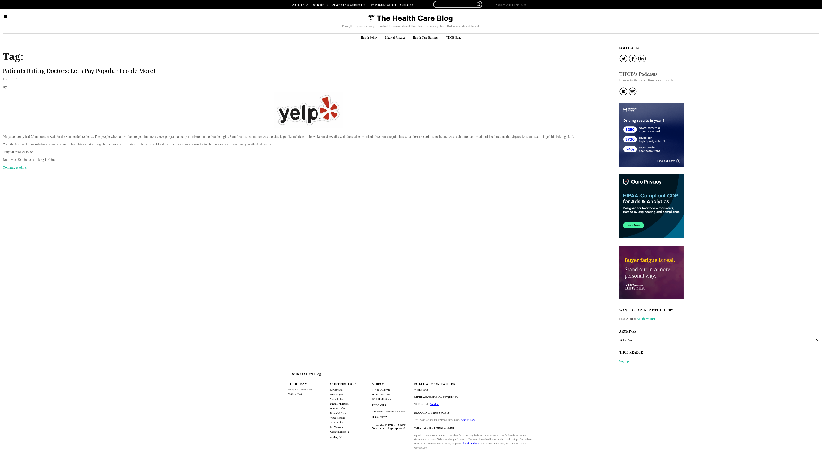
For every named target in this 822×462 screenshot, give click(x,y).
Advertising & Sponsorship (348, 5)
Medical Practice (395, 37)
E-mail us (434, 404)
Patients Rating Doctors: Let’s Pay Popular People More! (79, 71)
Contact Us (406, 5)
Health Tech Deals (381, 394)
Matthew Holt (646, 318)
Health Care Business (425, 37)
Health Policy (369, 37)
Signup (624, 361)
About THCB (300, 5)
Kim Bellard (336, 389)
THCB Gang (453, 37)
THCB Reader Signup (382, 5)
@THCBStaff (421, 389)
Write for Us (320, 5)
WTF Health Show (381, 399)
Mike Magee (336, 394)
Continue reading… (16, 167)
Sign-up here (396, 428)
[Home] (410, 18)
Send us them (468, 419)
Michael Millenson (339, 403)
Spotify (383, 416)
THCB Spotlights (381, 389)
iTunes (375, 416)
